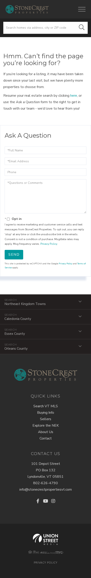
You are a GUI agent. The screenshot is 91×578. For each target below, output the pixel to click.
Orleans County (16, 348)
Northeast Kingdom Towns (25, 304)
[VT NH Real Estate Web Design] (45, 539)
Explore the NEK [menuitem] (45, 425)
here (73, 95)
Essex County (14, 333)
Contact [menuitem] (46, 438)
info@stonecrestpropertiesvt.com (45, 489)
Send (13, 254)
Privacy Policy (48, 244)
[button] (82, 28)
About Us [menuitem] (45, 431)
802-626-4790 (45, 483)
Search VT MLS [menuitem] (45, 406)
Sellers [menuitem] (45, 419)
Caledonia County (17, 319)
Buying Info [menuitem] (45, 412)
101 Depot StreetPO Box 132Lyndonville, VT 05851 (45, 470)
